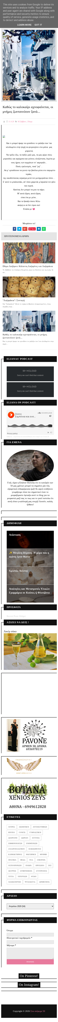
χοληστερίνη (14, 882)
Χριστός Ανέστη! (18, 570)
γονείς (22, 832)
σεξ (49, 865)
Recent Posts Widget (16, 616)
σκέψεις (12, 871)
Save (33, 229)
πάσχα (30, 122)
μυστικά (12, 860)
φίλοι (33, 876)
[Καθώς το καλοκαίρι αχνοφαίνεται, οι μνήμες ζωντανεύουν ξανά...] (29, 65)
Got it (38, 25)
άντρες (11, 827)
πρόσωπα (40, 865)
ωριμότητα (44, 882)
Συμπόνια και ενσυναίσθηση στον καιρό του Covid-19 (31, 436)
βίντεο (11, 832)
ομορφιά (41, 860)
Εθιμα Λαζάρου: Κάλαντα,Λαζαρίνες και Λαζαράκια (28, 266)
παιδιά (29, 865)
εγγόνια (36, 838)
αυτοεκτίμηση (40, 827)
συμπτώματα (26, 871)
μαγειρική (31, 854)
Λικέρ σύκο (10, 631)
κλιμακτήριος (15, 854)
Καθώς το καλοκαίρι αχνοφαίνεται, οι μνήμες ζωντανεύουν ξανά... (25, 336)
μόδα (22, 860)
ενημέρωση (31, 843)
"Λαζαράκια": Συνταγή (14, 300)
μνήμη (43, 854)
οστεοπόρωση (15, 865)
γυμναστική (35, 832)
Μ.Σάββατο (22, 122)
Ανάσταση (15, 534)
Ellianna (9, 436)
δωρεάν (24, 838)
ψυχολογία (30, 882)
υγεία (11, 876)
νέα (31, 860)
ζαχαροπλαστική (16, 849)
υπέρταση (22, 876)
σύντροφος (41, 871)
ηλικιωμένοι (35, 849)
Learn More (24, 25)
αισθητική (24, 827)
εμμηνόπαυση (15, 843)
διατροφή (12, 838)
